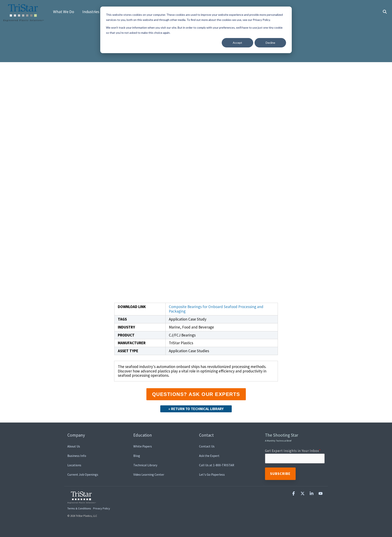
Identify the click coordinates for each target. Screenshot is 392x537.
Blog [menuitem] (136, 456)
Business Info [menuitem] (76, 456)
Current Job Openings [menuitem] (82, 474)
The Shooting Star (281, 437)
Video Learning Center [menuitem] (148, 474)
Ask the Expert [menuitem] (209, 456)
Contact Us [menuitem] (207, 446)
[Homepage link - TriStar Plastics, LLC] (81, 501)
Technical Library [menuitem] (145, 465)
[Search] (384, 12)
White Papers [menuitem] (142, 446)
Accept (237, 42)
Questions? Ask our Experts (196, 394)
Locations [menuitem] (74, 465)
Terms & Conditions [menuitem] (79, 508)
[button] (294, 494)
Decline (270, 42)
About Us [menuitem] (73, 446)
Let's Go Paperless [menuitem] (212, 474)
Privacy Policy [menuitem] (101, 508)
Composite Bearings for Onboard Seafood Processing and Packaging (216, 309)
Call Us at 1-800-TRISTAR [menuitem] (216, 465)
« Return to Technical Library (196, 408)
